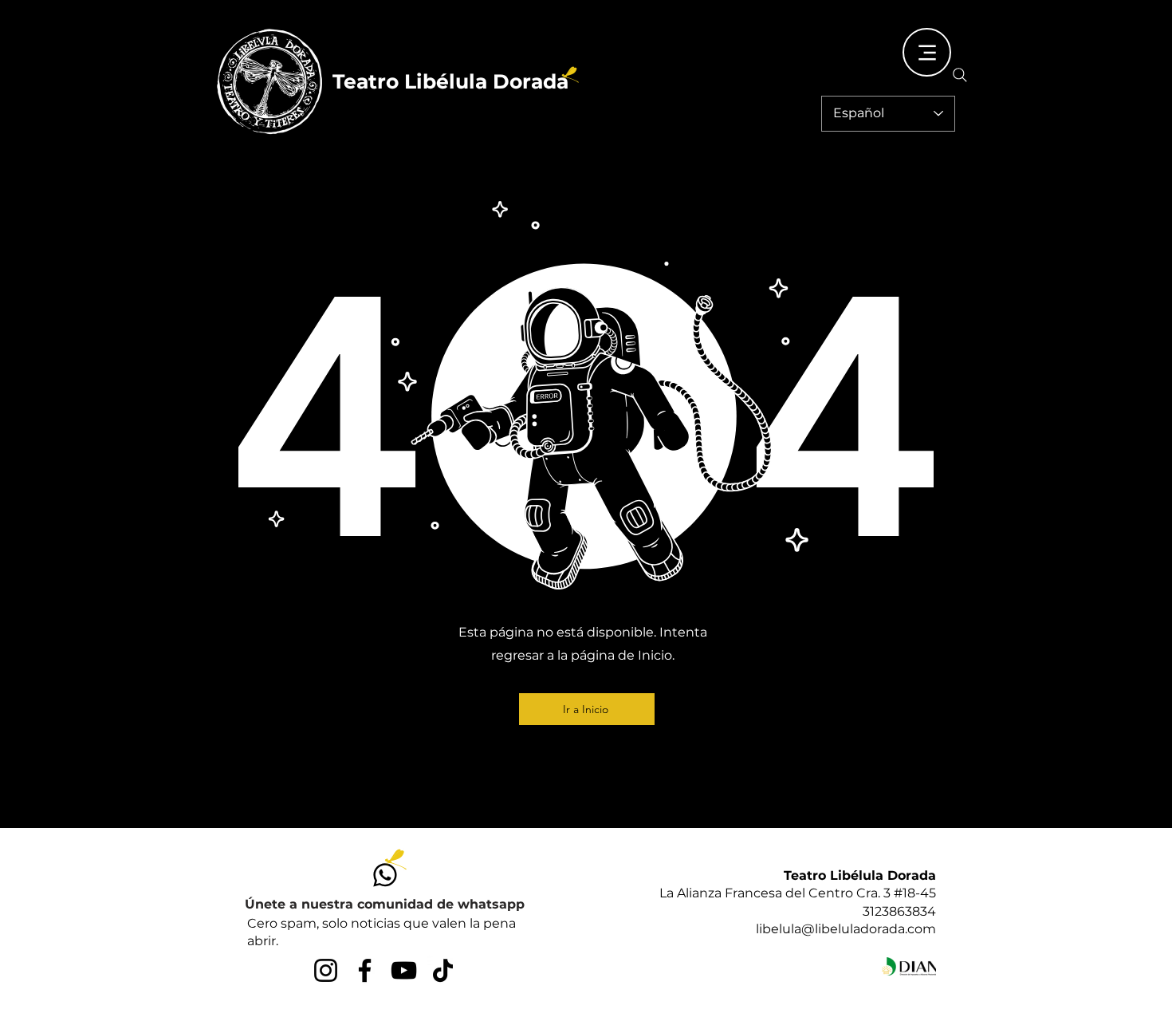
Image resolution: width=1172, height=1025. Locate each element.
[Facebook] (364, 970)
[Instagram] (325, 970)
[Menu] (927, 52)
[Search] (960, 75)
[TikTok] (442, 970)
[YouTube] (403, 970)
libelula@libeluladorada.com (846, 928)
